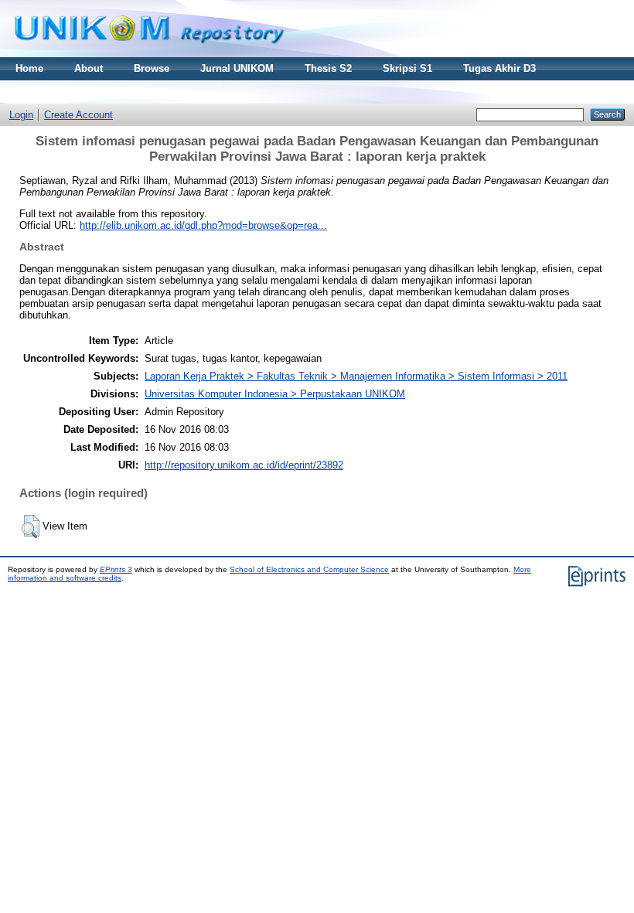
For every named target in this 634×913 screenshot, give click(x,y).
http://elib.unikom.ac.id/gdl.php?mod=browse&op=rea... (203, 225)
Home (29, 68)
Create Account (78, 115)
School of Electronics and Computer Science (309, 569)
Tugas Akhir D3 (499, 68)
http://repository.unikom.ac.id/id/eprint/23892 (244, 465)
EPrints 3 (116, 569)
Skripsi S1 (407, 68)
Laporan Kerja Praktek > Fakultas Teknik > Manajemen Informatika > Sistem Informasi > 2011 (356, 376)
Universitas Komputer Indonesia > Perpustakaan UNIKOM (275, 394)
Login (21, 115)
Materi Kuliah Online (64, 91)
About (88, 68)
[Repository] (149, 54)
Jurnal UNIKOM (237, 68)
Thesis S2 (328, 68)
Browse (151, 68)
